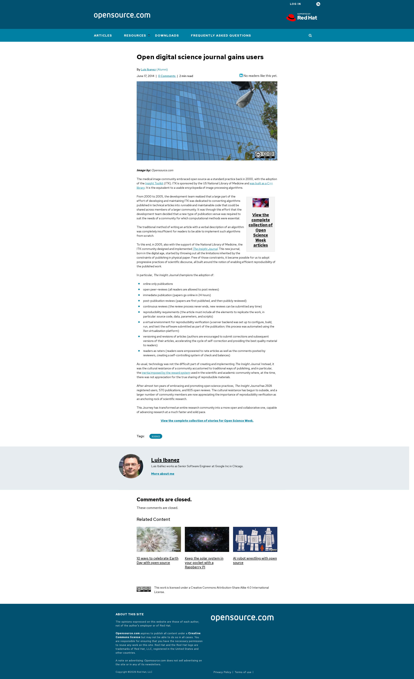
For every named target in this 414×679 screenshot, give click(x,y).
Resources (135, 35)
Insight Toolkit (154, 183)
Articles (103, 35)
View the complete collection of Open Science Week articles (261, 230)
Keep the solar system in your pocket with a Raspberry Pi (204, 562)
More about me (162, 474)
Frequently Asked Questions (221, 35)
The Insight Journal (205, 249)
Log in (295, 4)
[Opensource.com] (122, 16)
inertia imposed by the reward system (166, 373)
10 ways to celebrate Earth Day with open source (157, 560)
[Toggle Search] (310, 35)
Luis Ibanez (148, 69)
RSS (318, 4)
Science (156, 436)
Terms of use (243, 672)
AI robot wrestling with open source (255, 560)
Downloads (167, 35)
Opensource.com (128, 633)
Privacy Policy (222, 672)
